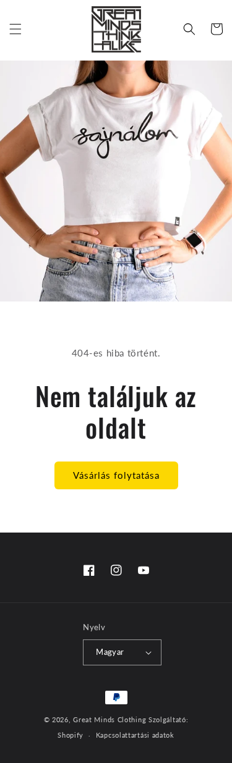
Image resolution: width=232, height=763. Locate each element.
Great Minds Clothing (109, 719)
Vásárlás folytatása (116, 475)
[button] (15, 29)
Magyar (110, 652)
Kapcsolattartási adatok (135, 735)
